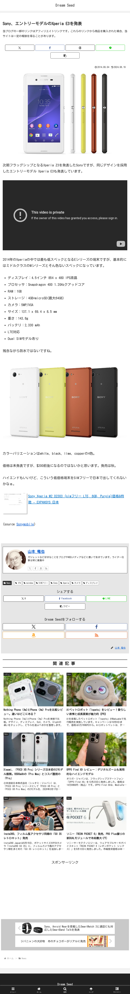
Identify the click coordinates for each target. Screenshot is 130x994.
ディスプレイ (92, 583)
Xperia (66, 583)
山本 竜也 (36, 551)
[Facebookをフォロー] (35, 568)
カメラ (77, 583)
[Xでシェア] (19, 48)
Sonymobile (25, 524)
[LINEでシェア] (110, 48)
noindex (29, 583)
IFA (19, 583)
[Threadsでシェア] (80, 48)
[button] (65, 55)
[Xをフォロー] (30, 568)
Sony (55, 583)
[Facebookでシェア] (49, 48)
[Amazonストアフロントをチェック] (41, 568)
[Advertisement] (65, 889)
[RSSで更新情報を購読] (46, 568)
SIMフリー (43, 583)
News (8, 583)
